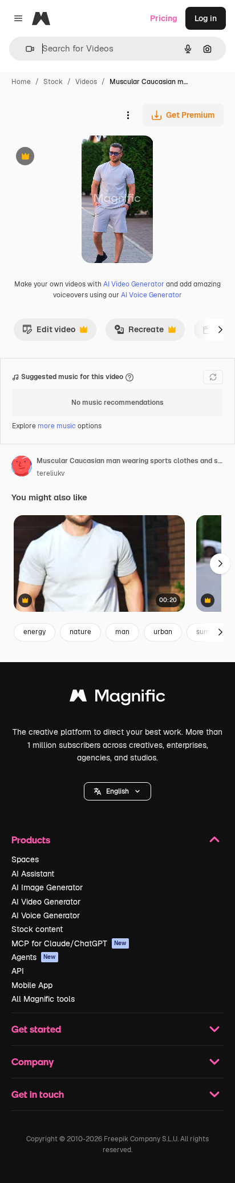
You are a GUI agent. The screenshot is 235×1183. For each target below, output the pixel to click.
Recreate (139, 332)
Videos (86, 81)
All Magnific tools (43, 999)
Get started (36, 1029)
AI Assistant (32, 874)
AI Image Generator (47, 887)
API (17, 971)
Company (32, 1061)
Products (30, 840)
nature (80, 631)
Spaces (25, 859)
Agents (33, 957)
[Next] (220, 329)
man (122, 631)
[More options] (127, 114)
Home (21, 81)
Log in (206, 18)
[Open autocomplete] (25, 49)
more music (57, 426)
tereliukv (50, 473)
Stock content (37, 929)
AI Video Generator (133, 284)
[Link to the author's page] (21, 468)
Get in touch (37, 1094)
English (117, 791)
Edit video (48, 332)
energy (34, 631)
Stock (53, 81)
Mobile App (31, 985)
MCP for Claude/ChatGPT (69, 943)
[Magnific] (117, 698)
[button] (117, 791)
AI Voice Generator (151, 295)
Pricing (163, 18)
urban (162, 631)
